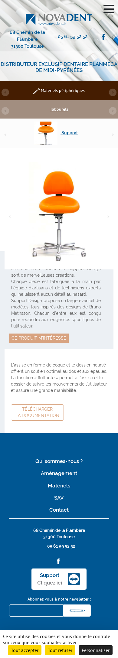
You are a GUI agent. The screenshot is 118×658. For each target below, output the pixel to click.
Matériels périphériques (62, 90)
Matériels (59, 486)
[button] (5, 92)
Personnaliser (96, 650)
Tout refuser (60, 650)
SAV (59, 498)
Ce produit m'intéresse (38, 338)
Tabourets (59, 109)
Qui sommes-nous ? (59, 461)
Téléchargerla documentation (37, 412)
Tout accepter (24, 650)
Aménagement (59, 473)
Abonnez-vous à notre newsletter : (59, 599)
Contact (59, 510)
